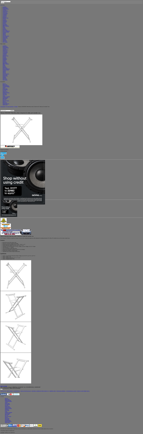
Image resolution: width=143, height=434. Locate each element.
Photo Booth (5, 67)
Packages (4, 66)
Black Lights (5, 84)
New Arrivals (5, 79)
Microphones (5, 62)
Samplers (4, 70)
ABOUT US (46, 391)
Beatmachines (5, 7)
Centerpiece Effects (6, 86)
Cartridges (4, 9)
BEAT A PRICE (10, 391)
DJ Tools (4, 18)
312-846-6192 (20, 387)
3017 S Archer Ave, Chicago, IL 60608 (7, 387)
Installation (5, 21)
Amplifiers (4, 6)
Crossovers (5, 15)
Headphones (5, 20)
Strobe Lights (5, 104)
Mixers (4, 64)
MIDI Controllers (6, 63)
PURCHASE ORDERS (61, 391)
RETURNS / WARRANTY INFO (38, 391)
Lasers (4, 95)
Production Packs (6, 69)
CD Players (5, 11)
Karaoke (4, 60)
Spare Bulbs (7, 419)
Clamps (4, 87)
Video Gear (5, 78)
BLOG (88, 391)
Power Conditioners (6, 68)
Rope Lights (5, 102)
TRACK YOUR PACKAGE (25, 391)
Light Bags (5, 93)
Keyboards (5, 61)
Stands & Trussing (6, 103)
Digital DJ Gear (5, 17)
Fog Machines (5, 89)
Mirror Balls (5, 98)
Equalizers (4, 19)
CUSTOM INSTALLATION (71, 391)
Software (4, 72)
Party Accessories (6, 100)
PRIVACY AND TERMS (81, 391)
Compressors (5, 13)
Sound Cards (5, 74)
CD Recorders (5, 12)
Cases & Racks (5, 10)
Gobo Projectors (8, 407)
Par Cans (4, 99)
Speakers (4, 76)
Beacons (4, 83)
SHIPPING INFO (52, 391)
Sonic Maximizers (6, 73)
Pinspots (4, 101)
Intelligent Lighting (6, 92)
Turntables (4, 77)
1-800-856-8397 (37, 387)
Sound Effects (5, 75)
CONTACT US (3, 391)
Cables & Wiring (6, 8)
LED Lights (5, 94)
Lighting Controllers (6, 96)
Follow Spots (5, 91)
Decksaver (4, 16)
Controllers (5, 14)
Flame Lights (5, 88)
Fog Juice (4, 90)
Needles (4, 65)
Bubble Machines (6, 85)
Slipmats (4, 71)
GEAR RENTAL (16, 391)
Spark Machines (8, 420)
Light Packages (5, 97)
